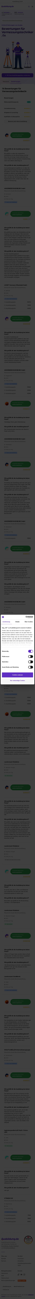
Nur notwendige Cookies (17, 680)
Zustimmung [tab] (6, 621)
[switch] (30, 656)
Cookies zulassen (17, 675)
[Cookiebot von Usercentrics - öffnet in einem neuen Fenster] (25, 617)
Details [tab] (17, 621)
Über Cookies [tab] (29, 621)
